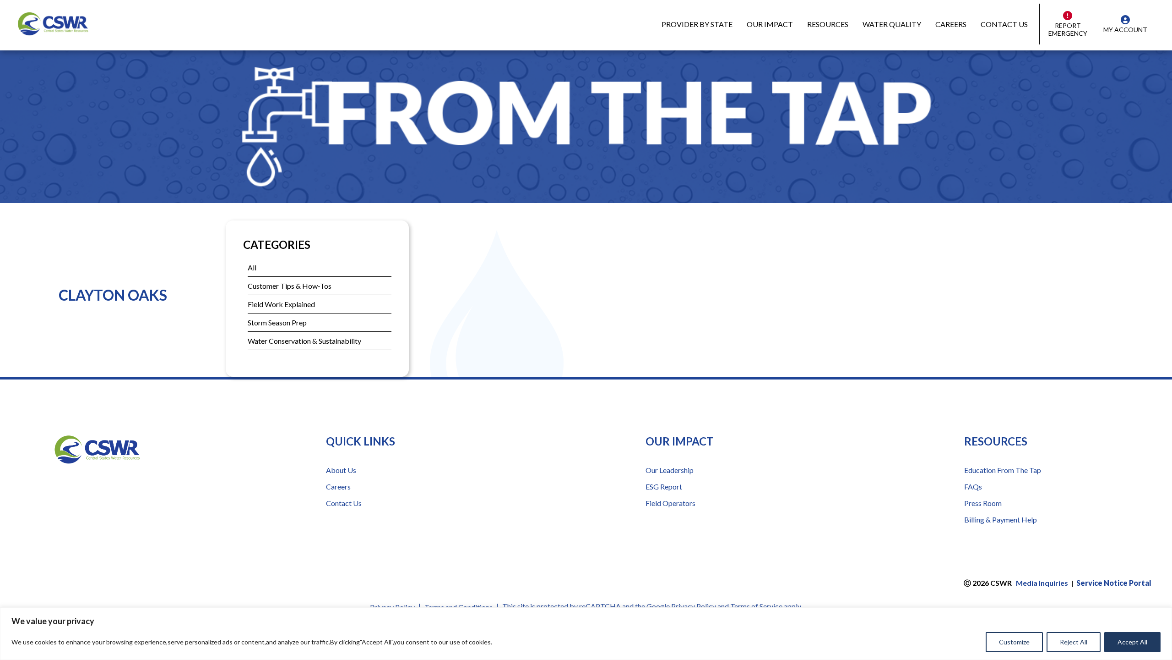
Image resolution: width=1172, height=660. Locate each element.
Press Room (983, 503)
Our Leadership (670, 470)
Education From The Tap (1002, 470)
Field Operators (670, 503)
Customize (1014, 642)
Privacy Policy (693, 606)
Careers (950, 24)
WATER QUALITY (892, 24)
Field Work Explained (281, 304)
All (252, 267)
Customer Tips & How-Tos (289, 285)
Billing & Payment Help (1000, 519)
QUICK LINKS (360, 441)
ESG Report (664, 486)
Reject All (1073, 642)
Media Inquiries (1042, 582)
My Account (1125, 29)
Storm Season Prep (277, 322)
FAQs (973, 486)
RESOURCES (827, 24)
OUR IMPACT (770, 24)
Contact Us (1004, 24)
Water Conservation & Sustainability (304, 340)
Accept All (1132, 642)
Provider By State (697, 24)
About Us (341, 470)
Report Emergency (1067, 29)
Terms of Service (756, 606)
